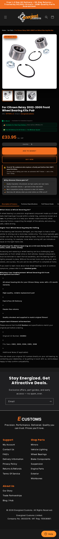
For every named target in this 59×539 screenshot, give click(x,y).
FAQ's (6, 454)
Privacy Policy (10, 464)
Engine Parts (37, 469)
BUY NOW (29, 159)
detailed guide (30, 268)
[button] (5, 17)
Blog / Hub (8, 500)
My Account (9, 444)
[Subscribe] (50, 401)
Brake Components (40, 459)
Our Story (7, 491)
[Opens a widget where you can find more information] (48, 534)
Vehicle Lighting (39, 449)
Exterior (35, 473)
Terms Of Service (11, 473)
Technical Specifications (29, 204)
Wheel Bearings (39, 454)
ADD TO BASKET (29, 151)
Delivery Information (13, 459)
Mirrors (34, 444)
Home (4, 30)
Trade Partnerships (12, 495)
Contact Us (8, 449)
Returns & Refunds (12, 469)
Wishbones (36, 478)
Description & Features (9, 204)
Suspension (37, 464)
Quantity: (26, 144)
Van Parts (10, 30)
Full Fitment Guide (47, 204)
